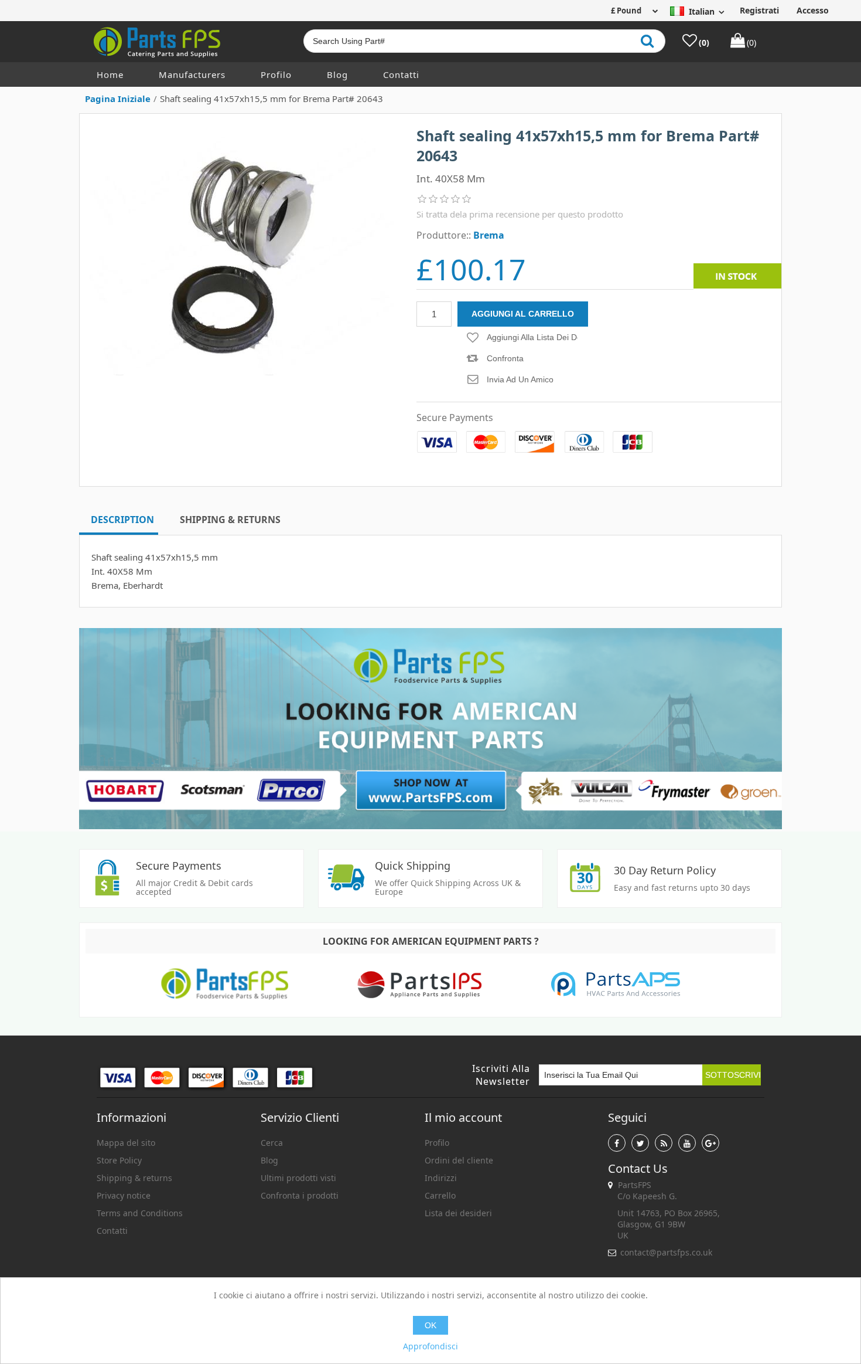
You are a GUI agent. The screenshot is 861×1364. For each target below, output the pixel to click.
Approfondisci (430, 1346)
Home (110, 74)
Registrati (759, 10)
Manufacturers (192, 74)
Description (122, 519)
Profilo (276, 74)
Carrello (440, 1195)
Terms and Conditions (140, 1213)
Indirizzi (441, 1177)
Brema (488, 235)
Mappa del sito (126, 1142)
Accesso (813, 10)
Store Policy (119, 1160)
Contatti (401, 74)
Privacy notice (124, 1195)
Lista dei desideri (458, 1213)
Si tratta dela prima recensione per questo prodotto (519, 214)
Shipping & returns (134, 1177)
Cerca (272, 1142)
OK (430, 1325)
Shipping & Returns (230, 519)
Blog (337, 74)
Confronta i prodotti (300, 1195)
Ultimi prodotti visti (298, 1177)
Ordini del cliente (459, 1160)
